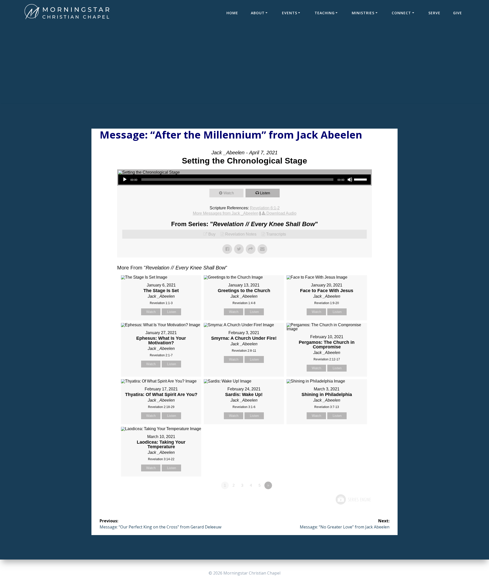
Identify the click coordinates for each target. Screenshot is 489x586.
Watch (228, 193)
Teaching (325, 12)
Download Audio (281, 213)
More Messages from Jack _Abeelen (226, 213)
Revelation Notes (240, 234)
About (258, 12)
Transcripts (276, 234)
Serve (434, 12)
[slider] (361, 179)
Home (232, 12)
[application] (244, 179)
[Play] (124, 179)
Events (289, 12)
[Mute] (349, 179)
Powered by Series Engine (353, 499)
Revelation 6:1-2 (265, 208)
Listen (265, 193)
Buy (211, 234)
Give (457, 12)
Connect (401, 12)
